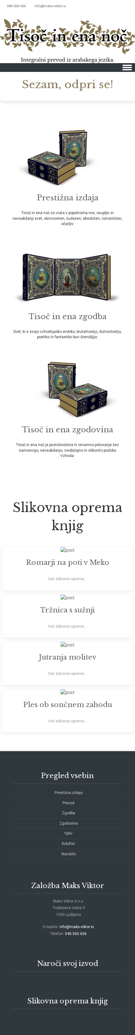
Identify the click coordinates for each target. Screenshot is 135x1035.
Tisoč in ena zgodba (68, 316)
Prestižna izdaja (68, 197)
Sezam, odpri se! (67, 84)
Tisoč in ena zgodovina (67, 429)
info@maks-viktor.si (50, 6)
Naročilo (69, 854)
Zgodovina (68, 823)
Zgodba (68, 813)
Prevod (68, 803)
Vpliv (68, 833)
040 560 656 (76, 934)
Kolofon (68, 844)
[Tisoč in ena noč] (67, 38)
